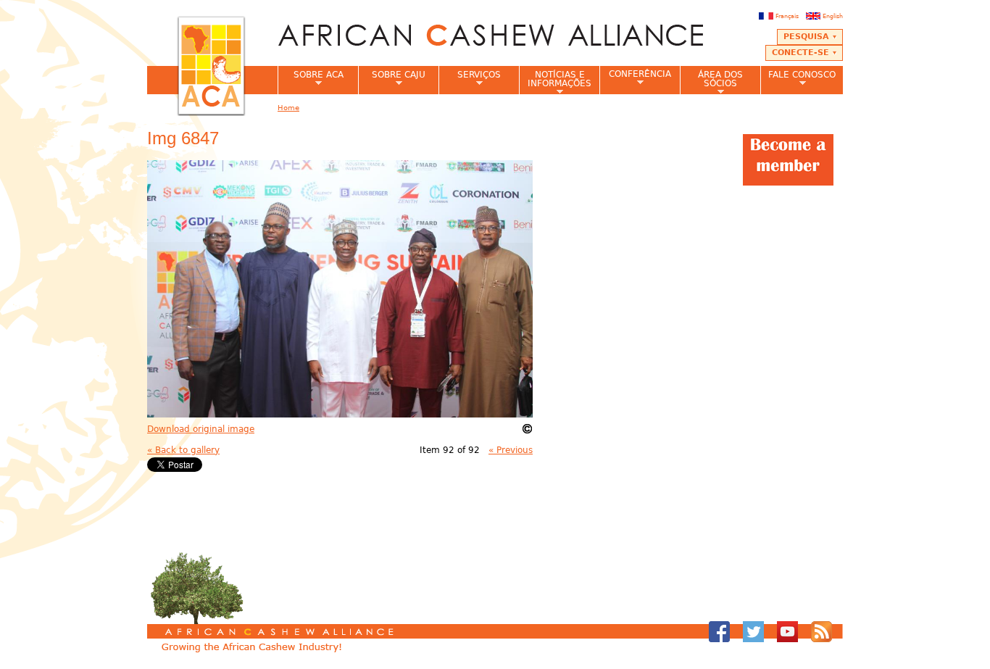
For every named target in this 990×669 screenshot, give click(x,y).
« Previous (510, 450)
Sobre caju (391, 79)
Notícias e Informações (555, 82)
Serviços (469, 79)
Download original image (200, 429)
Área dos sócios (711, 82)
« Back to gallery (183, 450)
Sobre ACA (311, 79)
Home (288, 108)
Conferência (635, 78)
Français (787, 16)
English (833, 16)
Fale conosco (798, 79)
